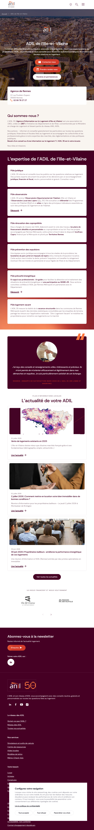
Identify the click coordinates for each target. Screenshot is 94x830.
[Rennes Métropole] (66, 600)
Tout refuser (41, 813)
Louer (9, 772)
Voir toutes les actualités (47, 577)
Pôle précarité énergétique (23, 276)
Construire (12, 780)
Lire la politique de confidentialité (27, 806)
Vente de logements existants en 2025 (29, 441)
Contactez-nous (49, 62)
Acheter (10, 776)
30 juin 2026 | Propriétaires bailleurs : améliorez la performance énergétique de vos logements (46, 553)
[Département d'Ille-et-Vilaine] (28, 600)
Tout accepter (23, 813)
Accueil (4, 14)
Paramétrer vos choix (62, 813)
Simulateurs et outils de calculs (20, 743)
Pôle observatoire (19, 194)
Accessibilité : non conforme (19, 822)
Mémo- (15, 758)
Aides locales (13, 750)
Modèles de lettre (14, 754)
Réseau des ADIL (14, 725)
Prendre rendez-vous (49, 69)
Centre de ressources (16, 747)
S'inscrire (15, 647)
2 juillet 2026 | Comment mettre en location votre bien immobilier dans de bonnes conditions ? (45, 497)
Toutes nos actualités (16, 728)
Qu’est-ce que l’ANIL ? (16, 721)
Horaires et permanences (47, 77)
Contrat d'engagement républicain (21, 825)
